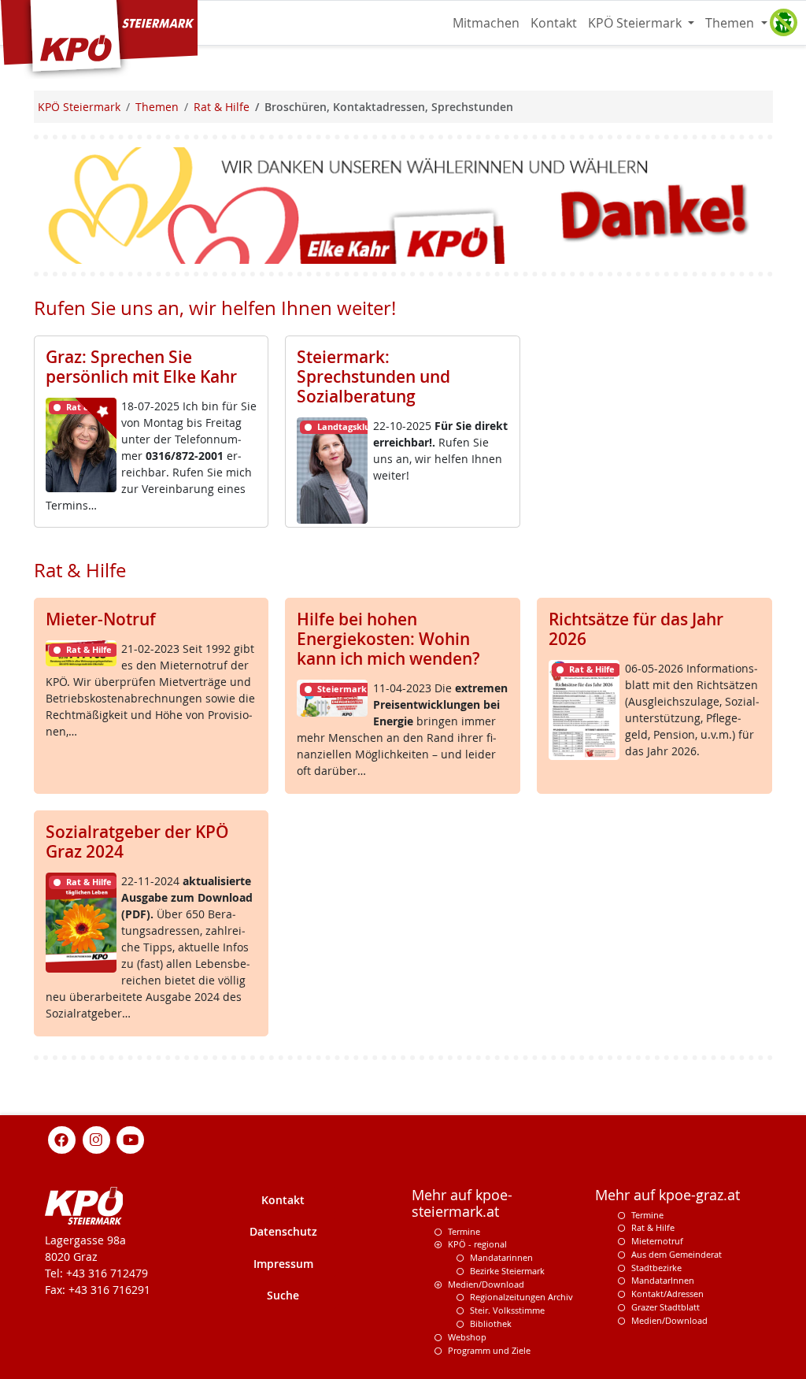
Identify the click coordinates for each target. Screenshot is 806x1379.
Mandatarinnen (501, 1257)
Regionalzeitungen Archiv (521, 1297)
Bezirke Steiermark (507, 1271)
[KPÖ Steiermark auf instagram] (96, 1138)
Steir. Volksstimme (507, 1310)
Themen (731, 23)
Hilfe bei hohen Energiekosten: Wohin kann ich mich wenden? (388, 638)
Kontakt (554, 23)
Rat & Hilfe (653, 1227)
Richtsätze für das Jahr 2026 (636, 629)
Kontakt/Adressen (667, 1293)
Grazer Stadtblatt (665, 1307)
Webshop (467, 1337)
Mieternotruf (657, 1241)
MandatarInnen (662, 1280)
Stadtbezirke (656, 1267)
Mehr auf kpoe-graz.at (667, 1195)
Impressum (283, 1263)
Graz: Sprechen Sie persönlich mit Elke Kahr (141, 366)
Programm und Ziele (489, 1350)
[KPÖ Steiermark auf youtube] (130, 1138)
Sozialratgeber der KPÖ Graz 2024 (137, 841)
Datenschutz (283, 1231)
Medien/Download (486, 1284)
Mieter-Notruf (101, 619)
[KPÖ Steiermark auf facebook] (62, 1138)
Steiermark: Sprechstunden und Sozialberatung (373, 376)
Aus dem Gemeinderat (676, 1254)
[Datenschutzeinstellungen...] (783, 23)
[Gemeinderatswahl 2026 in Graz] (403, 204)
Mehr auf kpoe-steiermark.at (462, 1203)
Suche (283, 1295)
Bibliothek (491, 1323)
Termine (464, 1231)
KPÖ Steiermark (636, 23)
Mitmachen (486, 23)
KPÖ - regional (477, 1244)
